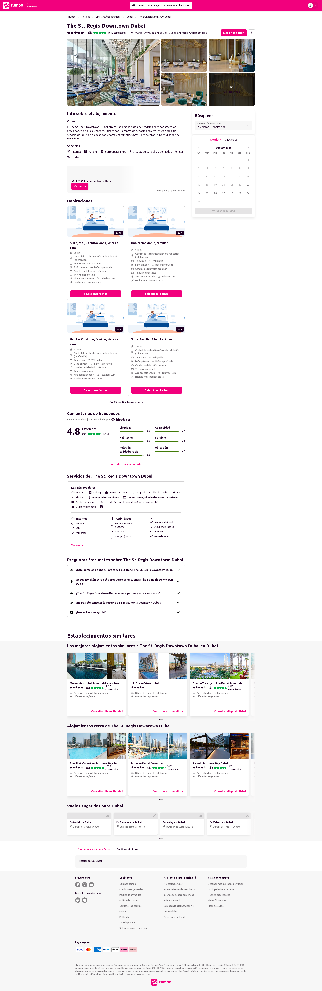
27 (223, 193)
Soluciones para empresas (133, 928)
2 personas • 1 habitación (177, 5)
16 (248, 176)
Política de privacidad (130, 895)
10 (199, 176)
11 (207, 176)
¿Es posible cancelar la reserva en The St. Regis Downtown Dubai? (119, 602)
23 (248, 184)
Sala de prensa (127, 922)
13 (223, 176)
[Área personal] (312, 5)
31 (199, 201)
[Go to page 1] (159, 719)
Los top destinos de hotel (221, 889)
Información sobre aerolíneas (179, 895)
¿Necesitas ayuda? (173, 884)
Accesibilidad (170, 911)
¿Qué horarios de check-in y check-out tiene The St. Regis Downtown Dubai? (125, 569)
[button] (113, 72)
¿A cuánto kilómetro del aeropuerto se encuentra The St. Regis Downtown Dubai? (124, 581)
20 (223, 184)
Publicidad (124, 917)
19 (215, 184)
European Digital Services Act (179, 906)
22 (240, 184)
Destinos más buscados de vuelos (225, 884)
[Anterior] (198, 147)
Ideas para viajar (216, 906)
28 (231, 193)
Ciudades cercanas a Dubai (94, 849)
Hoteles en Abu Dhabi (90, 861)
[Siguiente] (248, 147)
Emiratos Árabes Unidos (108, 16)
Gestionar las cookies (130, 906)
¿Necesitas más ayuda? (91, 612)
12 (215, 176)
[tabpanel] (161, 861)
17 (199, 184)
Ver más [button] (75, 545)
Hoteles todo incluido (219, 895)
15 (240, 176)
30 (248, 193)
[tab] (94, 849)
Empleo (123, 911)
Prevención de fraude (175, 917)
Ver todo (73, 157)
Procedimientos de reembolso (179, 889)
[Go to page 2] (161, 719)
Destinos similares (128, 849)
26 (215, 193)
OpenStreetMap (177, 190)
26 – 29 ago (154, 5)
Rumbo (72, 16)
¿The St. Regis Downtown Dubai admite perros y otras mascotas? (118, 593)
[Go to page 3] (162, 719)
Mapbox (163, 190)
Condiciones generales (131, 889)
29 (240, 193)
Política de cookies (129, 900)
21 (231, 184)
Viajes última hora (217, 900)
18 (207, 184)
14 (231, 176)
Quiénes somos (127, 884)
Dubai (141, 5)
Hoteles (86, 16)
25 (207, 193)
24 (199, 193)
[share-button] (251, 32)
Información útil (172, 900)
